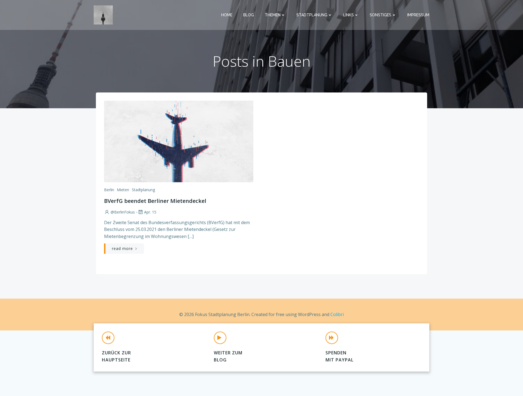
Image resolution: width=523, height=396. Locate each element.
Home (226, 15)
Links (348, 15)
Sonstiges (380, 15)
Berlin (109, 189)
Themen (273, 15)
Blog (248, 15)
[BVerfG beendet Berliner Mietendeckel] (178, 141)
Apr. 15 (150, 212)
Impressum (418, 15)
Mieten (123, 189)
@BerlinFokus (123, 212)
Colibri (337, 314)
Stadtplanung (311, 15)
